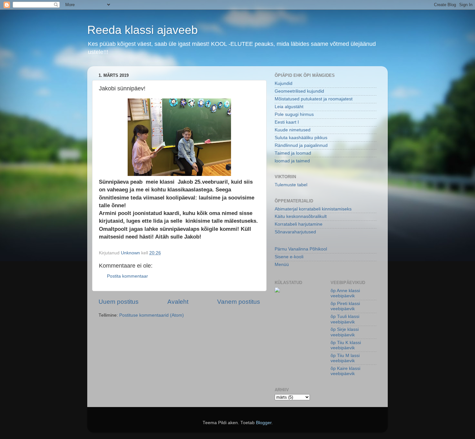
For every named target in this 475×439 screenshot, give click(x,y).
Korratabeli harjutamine (298, 224)
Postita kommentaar (127, 276)
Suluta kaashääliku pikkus (301, 137)
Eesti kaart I (287, 122)
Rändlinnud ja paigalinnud (301, 145)
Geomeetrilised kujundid (299, 91)
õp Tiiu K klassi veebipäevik (346, 345)
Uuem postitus (119, 301)
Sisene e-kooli (289, 256)
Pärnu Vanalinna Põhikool (301, 249)
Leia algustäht (289, 106)
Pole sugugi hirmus (294, 114)
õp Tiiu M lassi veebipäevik (345, 358)
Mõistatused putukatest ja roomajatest (314, 99)
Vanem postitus (238, 301)
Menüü (282, 264)
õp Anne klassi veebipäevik (345, 293)
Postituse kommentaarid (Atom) (151, 315)
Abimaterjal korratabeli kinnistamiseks (313, 209)
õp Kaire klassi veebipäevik (345, 371)
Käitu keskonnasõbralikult (301, 216)
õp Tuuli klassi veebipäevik (345, 319)
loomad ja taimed (292, 160)
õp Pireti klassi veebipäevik (345, 306)
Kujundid (283, 83)
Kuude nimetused (293, 130)
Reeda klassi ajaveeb (142, 29)
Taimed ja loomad (293, 153)
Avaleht (177, 301)
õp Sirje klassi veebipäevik (345, 332)
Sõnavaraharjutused (295, 232)
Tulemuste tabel (291, 184)
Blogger (263, 422)
